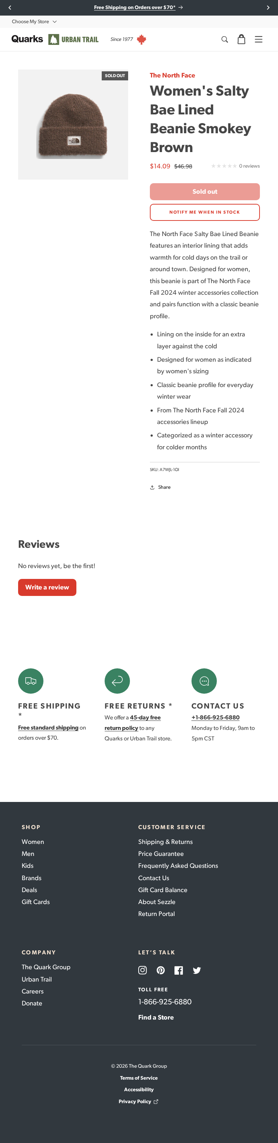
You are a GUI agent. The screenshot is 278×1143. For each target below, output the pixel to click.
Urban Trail (37, 979)
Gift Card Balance (163, 890)
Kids (27, 866)
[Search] (224, 39)
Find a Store (156, 1017)
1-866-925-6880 (164, 1001)
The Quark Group (46, 967)
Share (164, 487)
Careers (32, 991)
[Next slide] (268, 7)
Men (28, 854)
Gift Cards (36, 902)
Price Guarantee (161, 854)
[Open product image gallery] (73, 125)
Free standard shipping (48, 727)
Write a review (47, 587)
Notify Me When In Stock (204, 212)
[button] (241, 39)
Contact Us (153, 878)
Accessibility (139, 1090)
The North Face (172, 75)
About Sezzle (157, 902)
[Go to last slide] (10, 7)
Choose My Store (30, 21)
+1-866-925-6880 (215, 717)
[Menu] (258, 39)
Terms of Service (139, 1078)
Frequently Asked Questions (178, 866)
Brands (31, 878)
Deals (29, 890)
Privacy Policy (135, 1101)
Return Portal (156, 914)
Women (33, 842)
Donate (32, 1003)
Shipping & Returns (165, 842)
